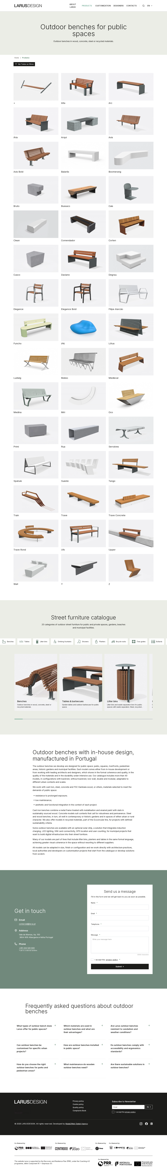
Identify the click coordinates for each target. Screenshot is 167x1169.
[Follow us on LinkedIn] (152, 1124)
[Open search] (143, 6)
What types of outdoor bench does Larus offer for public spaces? (34, 1027)
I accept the (107, 960)
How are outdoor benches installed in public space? (81, 1046)
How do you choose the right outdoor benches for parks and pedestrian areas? (32, 1067)
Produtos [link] (25, 58)
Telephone (96, 924)
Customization (103, 6)
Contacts (131, 6)
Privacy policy (78, 1101)
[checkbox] (92, 959)
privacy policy (112, 960)
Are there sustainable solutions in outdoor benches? (128, 1066)
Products (87, 6)
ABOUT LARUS (72, 5)
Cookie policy (78, 1104)
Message (95, 935)
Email (94, 913)
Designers (118, 6)
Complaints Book (79, 1111)
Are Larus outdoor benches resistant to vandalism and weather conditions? (124, 1029)
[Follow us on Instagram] (141, 1123)
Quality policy (78, 1107)
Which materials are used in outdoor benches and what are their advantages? (79, 1029)
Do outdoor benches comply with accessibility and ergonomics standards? (127, 1048)
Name (94, 903)
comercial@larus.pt (27, 924)
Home (16, 58)
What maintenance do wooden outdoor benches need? (79, 1066)
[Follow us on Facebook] (146, 1123)
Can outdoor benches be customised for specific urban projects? (32, 1048)
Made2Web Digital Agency (76, 1124)
